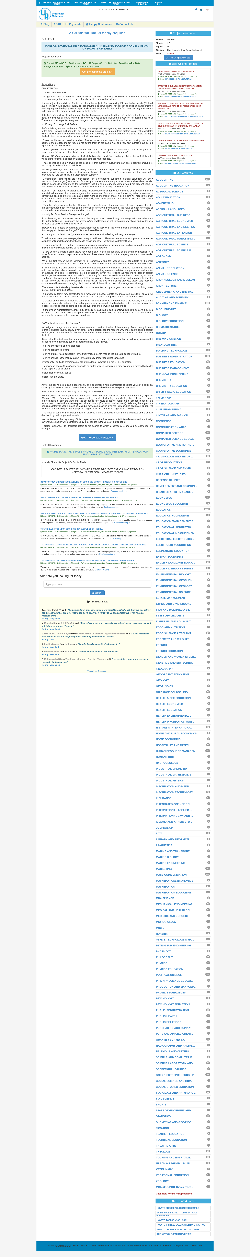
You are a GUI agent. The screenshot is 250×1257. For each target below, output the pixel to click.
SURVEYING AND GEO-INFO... (174, 1122)
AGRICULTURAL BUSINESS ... (174, 215)
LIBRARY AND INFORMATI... (173, 839)
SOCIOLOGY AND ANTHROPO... (176, 1092)
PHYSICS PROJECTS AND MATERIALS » (179, 79)
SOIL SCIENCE (165, 1098)
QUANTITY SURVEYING (170, 1040)
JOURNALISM (164, 828)
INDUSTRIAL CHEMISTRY (172, 769)
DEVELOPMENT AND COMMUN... (176, 486)
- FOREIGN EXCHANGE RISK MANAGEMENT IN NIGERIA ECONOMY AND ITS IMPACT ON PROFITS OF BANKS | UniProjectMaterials (122, 1245)
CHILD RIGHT (164, 397)
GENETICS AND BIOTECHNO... (175, 663)
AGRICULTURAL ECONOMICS (174, 221)
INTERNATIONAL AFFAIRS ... (174, 810)
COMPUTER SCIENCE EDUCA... (175, 439)
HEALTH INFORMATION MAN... (175, 721)
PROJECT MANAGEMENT (172, 992)
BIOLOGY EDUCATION (170, 321)
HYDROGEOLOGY (167, 763)
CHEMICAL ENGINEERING (172, 374)
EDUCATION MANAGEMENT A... (175, 521)
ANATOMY (162, 262)
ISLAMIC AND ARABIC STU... (174, 822)
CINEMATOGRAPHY (168, 403)
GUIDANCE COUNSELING (172, 692)
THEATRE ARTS (166, 1146)
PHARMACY (163, 951)
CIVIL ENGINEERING (169, 409)
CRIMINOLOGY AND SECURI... (174, 456)
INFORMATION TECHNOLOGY (174, 792)
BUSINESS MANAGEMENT (172, 368)
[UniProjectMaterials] (67, 14)
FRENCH (161, 645)
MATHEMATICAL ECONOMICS (174, 880)
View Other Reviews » (97, 671)
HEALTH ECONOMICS (169, 704)
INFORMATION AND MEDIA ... (174, 786)
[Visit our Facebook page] (196, 9)
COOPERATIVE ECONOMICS (174, 451)
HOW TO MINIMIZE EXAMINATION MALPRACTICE (181, 1224)
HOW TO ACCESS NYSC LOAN (171, 1220)
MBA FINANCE (165, 898)
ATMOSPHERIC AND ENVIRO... (175, 291)
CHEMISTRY (163, 380)
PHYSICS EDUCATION (169, 969)
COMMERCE (163, 421)
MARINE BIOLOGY (167, 857)
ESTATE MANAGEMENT (170, 598)
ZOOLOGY (162, 1181)
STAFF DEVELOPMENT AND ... (175, 1110)
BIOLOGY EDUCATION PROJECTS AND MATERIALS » (184, 116)
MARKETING (164, 869)
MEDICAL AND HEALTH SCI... (174, 910)
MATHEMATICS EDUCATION (173, 892)
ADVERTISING (165, 203)
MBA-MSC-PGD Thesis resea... (175, 1187)
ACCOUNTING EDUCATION (172, 185)
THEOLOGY (163, 1151)
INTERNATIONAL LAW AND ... (174, 816)
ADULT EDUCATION (168, 197)
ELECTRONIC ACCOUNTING (173, 545)
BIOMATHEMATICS (168, 327)
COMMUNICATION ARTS (171, 427)
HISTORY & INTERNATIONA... (174, 727)
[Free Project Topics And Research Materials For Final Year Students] (40, 3)
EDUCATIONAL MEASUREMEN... (176, 533)
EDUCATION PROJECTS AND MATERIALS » (180, 96)
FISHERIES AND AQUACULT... (174, 621)
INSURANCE (163, 798)
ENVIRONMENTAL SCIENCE (173, 592)
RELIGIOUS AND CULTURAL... (174, 1051)
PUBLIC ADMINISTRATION (172, 1010)
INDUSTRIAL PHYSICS (170, 780)
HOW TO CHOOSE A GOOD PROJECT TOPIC (178, 1229)
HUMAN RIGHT (165, 757)
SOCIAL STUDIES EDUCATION (175, 1087)
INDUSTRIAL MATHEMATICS (173, 774)
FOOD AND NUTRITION (170, 627)
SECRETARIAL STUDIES (171, 1069)
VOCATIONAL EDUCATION (172, 1175)
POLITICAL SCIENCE (169, 975)
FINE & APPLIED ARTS (170, 615)
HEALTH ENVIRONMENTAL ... (174, 716)
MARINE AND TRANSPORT (173, 851)
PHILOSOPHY (164, 957)
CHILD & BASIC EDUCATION (173, 392)
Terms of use (196, 1245)
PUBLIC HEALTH (166, 1016)
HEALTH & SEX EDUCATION (173, 698)
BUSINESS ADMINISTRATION (174, 356)
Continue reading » (119, 491)
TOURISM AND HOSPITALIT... (174, 1157)
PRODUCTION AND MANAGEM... (176, 987)
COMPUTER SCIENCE (169, 433)
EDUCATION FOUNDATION (172, 515)
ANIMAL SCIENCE (167, 274)
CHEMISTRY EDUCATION (171, 386)
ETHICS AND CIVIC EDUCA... (174, 604)
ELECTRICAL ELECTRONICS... (175, 539)
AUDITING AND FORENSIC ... (174, 297)
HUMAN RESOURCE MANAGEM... (177, 751)
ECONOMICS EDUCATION (172, 503)
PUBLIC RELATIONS (168, 1022)
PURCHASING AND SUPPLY (173, 1028)
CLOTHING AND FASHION (172, 415)
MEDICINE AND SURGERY (172, 916)
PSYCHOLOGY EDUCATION (173, 1004)
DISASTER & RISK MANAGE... (174, 492)
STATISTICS (163, 1116)
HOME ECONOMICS (168, 739)
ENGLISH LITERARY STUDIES (174, 568)
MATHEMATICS (165, 886)
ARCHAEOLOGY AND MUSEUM (175, 280)
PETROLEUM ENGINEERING (173, 945)
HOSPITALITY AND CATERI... (174, 745)
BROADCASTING (166, 344)
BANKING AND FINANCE (171, 303)
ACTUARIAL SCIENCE (169, 191)
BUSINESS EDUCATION (170, 362)
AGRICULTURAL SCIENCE (172, 244)
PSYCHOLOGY (165, 998)
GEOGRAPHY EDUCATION (172, 674)
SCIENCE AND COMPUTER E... (175, 1057)
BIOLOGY (162, 315)
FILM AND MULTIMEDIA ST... (173, 610)
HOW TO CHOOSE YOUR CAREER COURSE (178, 1207)
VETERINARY (164, 1169)
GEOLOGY (162, 680)
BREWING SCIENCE (168, 339)
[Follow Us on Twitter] (201, 9)
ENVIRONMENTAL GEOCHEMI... (175, 580)
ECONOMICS (164, 498)
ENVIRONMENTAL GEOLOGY (174, 586)
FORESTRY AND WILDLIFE (172, 639)
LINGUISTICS (164, 845)
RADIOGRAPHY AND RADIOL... (175, 1045)
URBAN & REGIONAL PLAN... (174, 1163)
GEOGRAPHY (164, 668)
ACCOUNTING (164, 179)
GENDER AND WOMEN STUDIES (176, 657)
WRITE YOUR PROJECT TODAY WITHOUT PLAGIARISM (176, 1214)
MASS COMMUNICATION (171, 875)
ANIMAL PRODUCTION (170, 268)
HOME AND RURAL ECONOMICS (176, 733)
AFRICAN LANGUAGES (170, 209)
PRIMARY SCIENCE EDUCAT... (174, 981)
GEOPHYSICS (164, 686)
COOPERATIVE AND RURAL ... (175, 445)
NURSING (162, 933)
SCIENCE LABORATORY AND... (175, 1063)
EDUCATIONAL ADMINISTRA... (175, 527)
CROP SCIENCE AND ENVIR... (174, 468)
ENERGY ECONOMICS (170, 556)
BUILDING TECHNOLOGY (171, 350)
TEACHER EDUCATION (170, 1134)
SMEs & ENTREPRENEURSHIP (175, 1075)
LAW (159, 833)
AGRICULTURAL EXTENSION (174, 233)
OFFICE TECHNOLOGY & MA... (175, 939)
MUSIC (160, 928)
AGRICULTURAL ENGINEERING (175, 227)
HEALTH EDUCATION (169, 710)
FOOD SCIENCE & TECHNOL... (175, 633)
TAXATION (162, 1128)
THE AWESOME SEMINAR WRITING (174, 1234)
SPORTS (161, 1104)
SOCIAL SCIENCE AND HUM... (174, 1081)
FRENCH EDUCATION (169, 651)
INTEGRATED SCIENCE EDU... (174, 804)
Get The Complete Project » (97, 437)
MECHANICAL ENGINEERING (174, 904)
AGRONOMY (163, 256)
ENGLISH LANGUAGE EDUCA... (175, 562)
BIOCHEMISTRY (166, 309)
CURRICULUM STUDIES (171, 474)
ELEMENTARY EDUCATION (172, 551)
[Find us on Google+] (207, 9)
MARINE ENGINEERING (170, 863)
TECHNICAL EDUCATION (171, 1140)
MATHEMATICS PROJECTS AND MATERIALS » (181, 163)
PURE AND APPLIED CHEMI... (174, 1034)
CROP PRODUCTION (169, 462)
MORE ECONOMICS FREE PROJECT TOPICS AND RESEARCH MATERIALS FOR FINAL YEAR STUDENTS (99, 452)
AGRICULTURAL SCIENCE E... (174, 250)
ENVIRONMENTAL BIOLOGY (173, 574)
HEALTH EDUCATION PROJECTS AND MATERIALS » (183, 134)
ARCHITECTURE (166, 286)
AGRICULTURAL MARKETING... (175, 238)
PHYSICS (161, 963)
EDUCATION (163, 509)
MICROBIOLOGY (166, 922)
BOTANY (161, 333)
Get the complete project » (97, 71)
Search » (98, 592)
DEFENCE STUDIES (168, 480)
